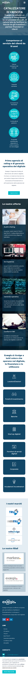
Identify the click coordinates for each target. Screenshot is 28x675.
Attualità (6, 643)
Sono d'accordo (9, 672)
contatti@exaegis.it (12, 654)
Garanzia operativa (9, 638)
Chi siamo (6, 631)
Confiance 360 (8, 640)
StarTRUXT (7, 636)
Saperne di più (14, 193)
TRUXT (6, 633)
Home (5, 629)
